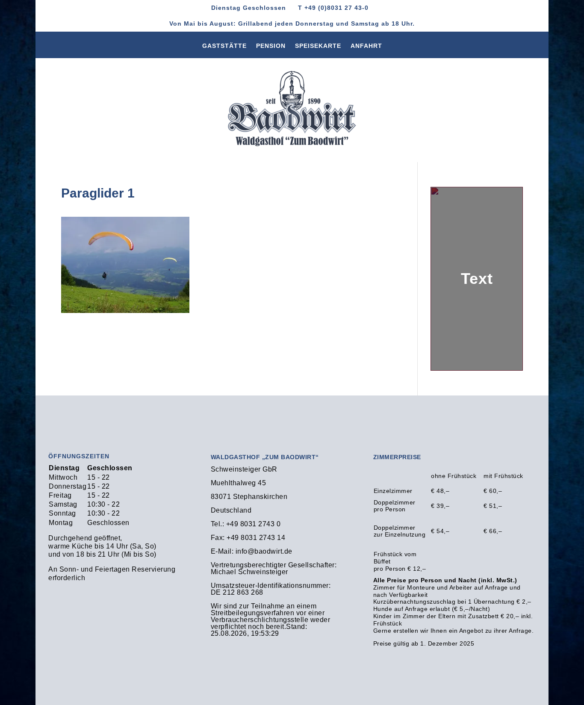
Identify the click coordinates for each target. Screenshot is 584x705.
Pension (271, 47)
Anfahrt (366, 47)
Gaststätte (224, 47)
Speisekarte (318, 47)
